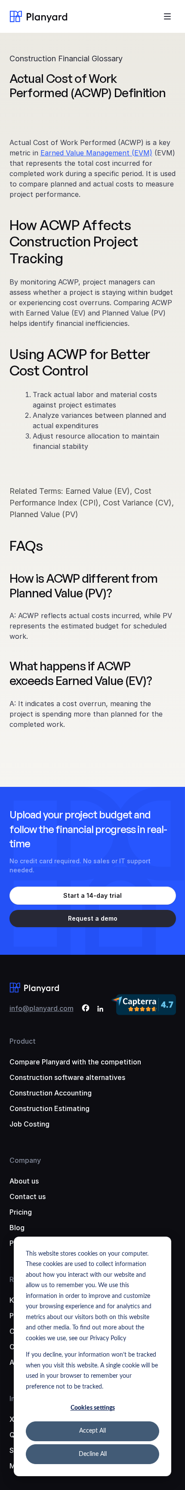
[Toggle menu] (167, 16)
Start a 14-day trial (92, 895)
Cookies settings (93, 1408)
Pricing (20, 1212)
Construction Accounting (50, 1093)
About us (24, 1181)
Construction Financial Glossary (66, 58)
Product (22, 1041)
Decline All (93, 1454)
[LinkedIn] (100, 1009)
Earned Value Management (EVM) (96, 152)
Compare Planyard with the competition (75, 1062)
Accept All (92, 1431)
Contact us (27, 1196)
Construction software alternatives (67, 1077)
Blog (17, 1227)
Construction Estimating (49, 1108)
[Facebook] (85, 1009)
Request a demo (92, 918)
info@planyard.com (41, 1008)
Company (25, 1160)
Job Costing (29, 1124)
